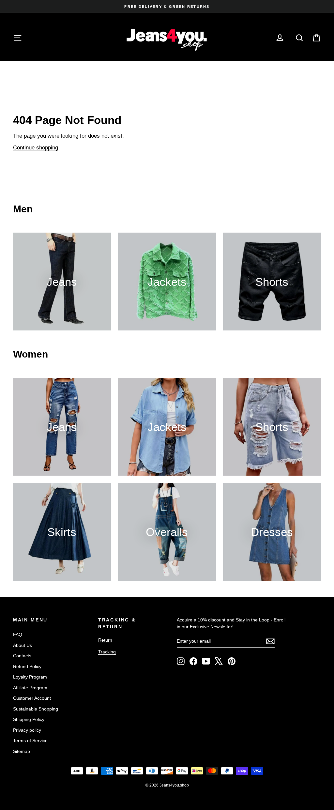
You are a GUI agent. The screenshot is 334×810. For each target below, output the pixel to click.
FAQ (17, 634)
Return (105, 640)
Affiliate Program (30, 687)
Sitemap (21, 751)
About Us (22, 645)
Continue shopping (35, 148)
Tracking (107, 651)
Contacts (22, 655)
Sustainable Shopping (35, 708)
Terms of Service (30, 740)
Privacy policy (27, 730)
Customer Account (32, 698)
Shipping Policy (28, 719)
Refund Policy (27, 666)
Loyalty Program (30, 677)
